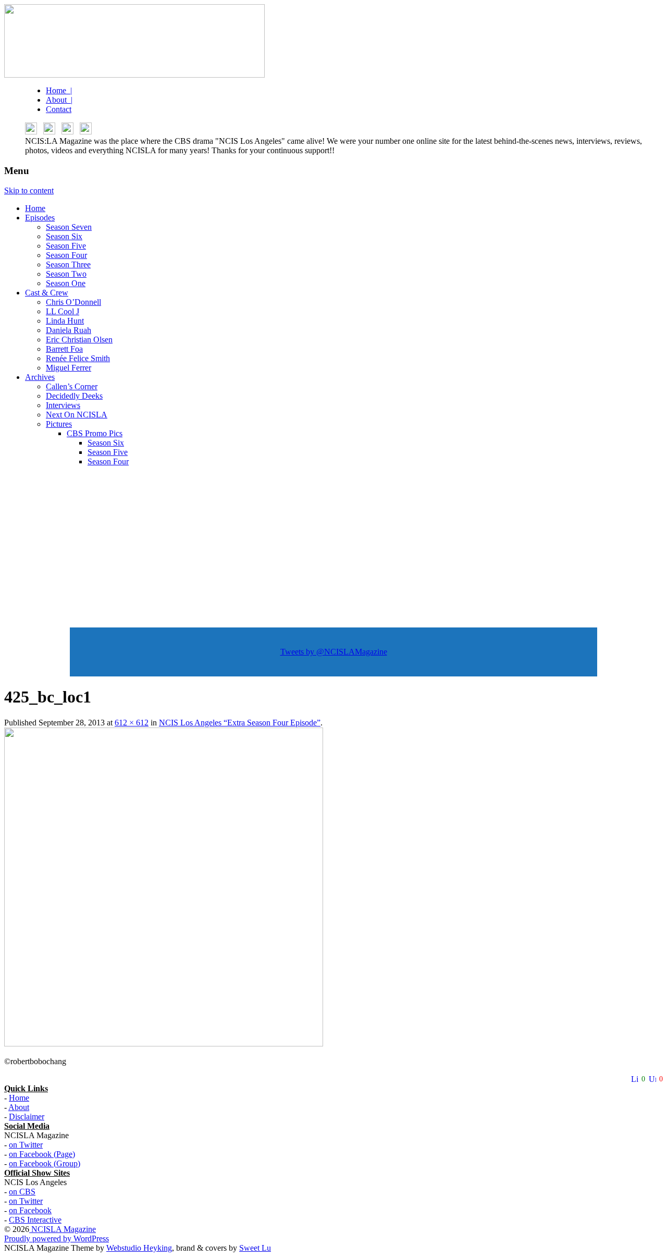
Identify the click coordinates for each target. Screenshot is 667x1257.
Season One (65, 283)
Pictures (59, 424)
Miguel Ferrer (68, 367)
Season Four (66, 255)
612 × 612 (132, 722)
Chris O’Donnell (73, 302)
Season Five (66, 245)
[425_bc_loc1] (163, 1043)
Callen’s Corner (71, 386)
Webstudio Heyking (139, 1247)
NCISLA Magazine (62, 1229)
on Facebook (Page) (42, 1154)
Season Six (64, 236)
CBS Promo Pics (94, 433)
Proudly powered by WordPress (56, 1238)
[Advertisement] (333, 548)
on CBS (22, 1191)
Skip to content (29, 190)
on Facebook (30, 1210)
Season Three (68, 264)
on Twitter (26, 1144)
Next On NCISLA (76, 414)
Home (35, 208)
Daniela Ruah (68, 330)
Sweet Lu (255, 1247)
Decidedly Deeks (74, 395)
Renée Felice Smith (78, 358)
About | (59, 99)
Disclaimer (26, 1116)
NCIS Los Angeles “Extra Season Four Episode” (239, 722)
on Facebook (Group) (44, 1163)
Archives (40, 377)
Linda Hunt (65, 320)
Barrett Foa (64, 348)
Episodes (40, 217)
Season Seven (69, 227)
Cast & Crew (46, 292)
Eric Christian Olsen (79, 339)
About (18, 1107)
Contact (58, 109)
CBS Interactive (35, 1219)
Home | (59, 90)
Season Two (66, 273)
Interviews (63, 405)
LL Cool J (62, 311)
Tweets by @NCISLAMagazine (333, 651)
